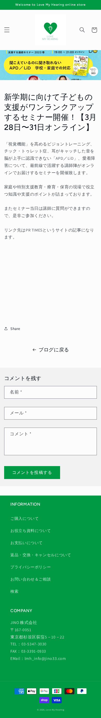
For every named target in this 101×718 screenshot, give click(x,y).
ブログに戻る (54, 349)
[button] (7, 30)
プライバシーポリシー (30, 567)
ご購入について (24, 518)
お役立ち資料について (30, 530)
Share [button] (15, 328)
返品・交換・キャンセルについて (40, 554)
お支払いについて (26, 542)
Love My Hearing (55, 709)
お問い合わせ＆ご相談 (30, 579)
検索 (14, 591)
